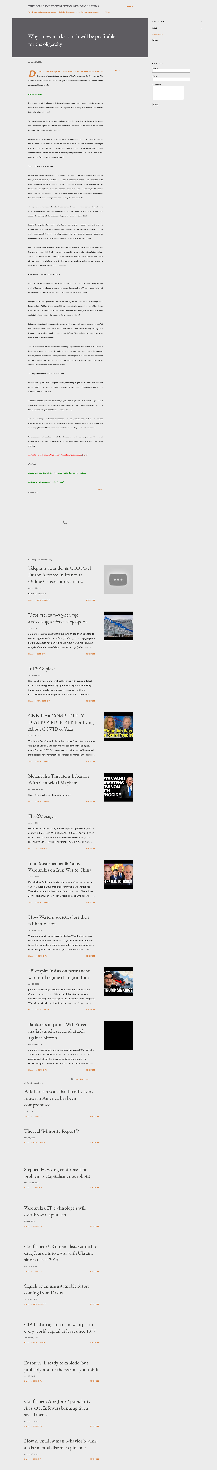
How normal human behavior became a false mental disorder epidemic (61, 1444)
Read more (90, 600)
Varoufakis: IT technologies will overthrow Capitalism (55, 1211)
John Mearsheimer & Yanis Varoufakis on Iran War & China (60, 866)
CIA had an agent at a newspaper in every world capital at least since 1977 (60, 1327)
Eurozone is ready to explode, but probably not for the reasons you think (61, 1366)
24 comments (41, 848)
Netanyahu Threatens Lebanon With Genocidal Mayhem (58, 779)
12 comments (41, 1070)
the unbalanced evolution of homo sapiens (63, 6)
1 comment (36, 1459)
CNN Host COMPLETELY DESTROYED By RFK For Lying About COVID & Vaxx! (61, 722)
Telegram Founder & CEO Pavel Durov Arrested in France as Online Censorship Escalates (59, 574)
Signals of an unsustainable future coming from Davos (57, 1289)
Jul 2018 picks (41, 668)
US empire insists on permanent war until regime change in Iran (59, 973)
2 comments (40, 654)
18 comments (41, 956)
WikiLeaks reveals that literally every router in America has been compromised (59, 1098)
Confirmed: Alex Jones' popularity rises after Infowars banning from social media (57, 1408)
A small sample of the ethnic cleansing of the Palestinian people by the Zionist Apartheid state (63, 12)
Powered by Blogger (82, 1079)
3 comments (36, 1271)
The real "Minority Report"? (51, 1131)
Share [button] (117, 71)
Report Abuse (157, 34)
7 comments (36, 1188)
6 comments (36, 1116)
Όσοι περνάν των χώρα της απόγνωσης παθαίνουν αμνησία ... (59, 618)
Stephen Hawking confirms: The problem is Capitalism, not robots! (57, 1172)
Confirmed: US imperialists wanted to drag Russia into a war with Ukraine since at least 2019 (60, 1253)
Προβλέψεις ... (42, 816)
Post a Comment (42, 600)
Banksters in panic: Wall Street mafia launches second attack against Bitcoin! (57, 1031)
